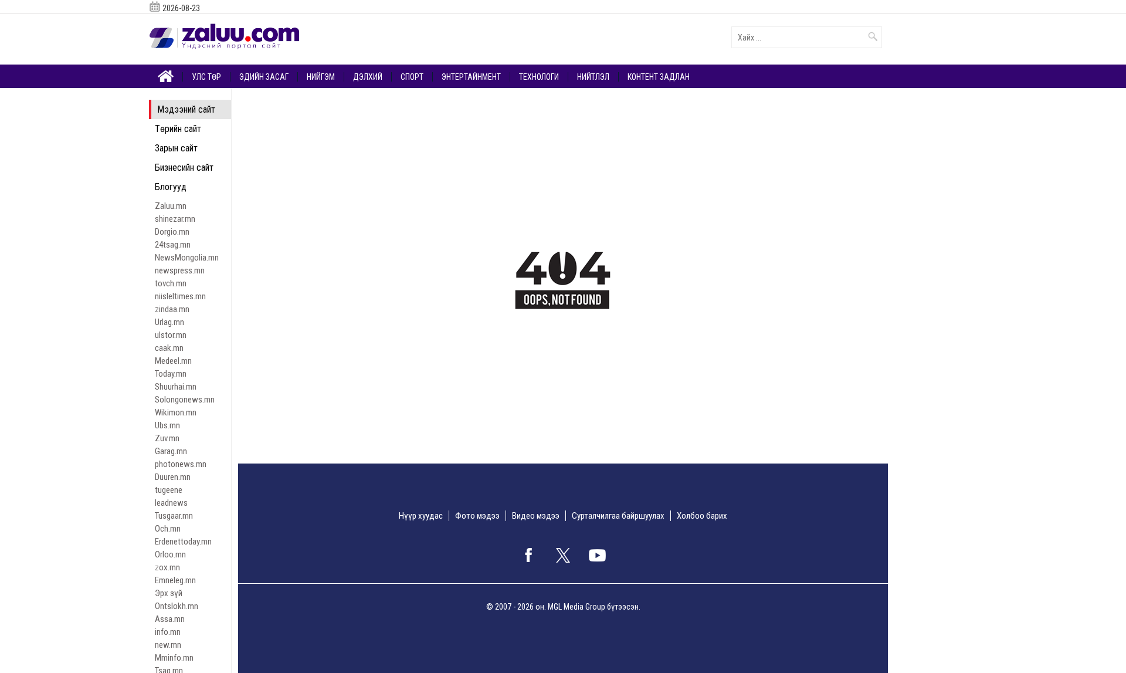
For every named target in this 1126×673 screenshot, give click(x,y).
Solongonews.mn (185, 399)
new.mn (168, 645)
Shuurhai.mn (175, 386)
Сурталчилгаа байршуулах (618, 515)
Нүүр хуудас (421, 515)
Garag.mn (171, 451)
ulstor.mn (170, 335)
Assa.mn (170, 619)
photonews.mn (180, 464)
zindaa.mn (172, 309)
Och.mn (168, 528)
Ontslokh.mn (176, 606)
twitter (563, 555)
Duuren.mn (173, 477)
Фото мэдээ (477, 515)
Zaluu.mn (170, 206)
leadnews (171, 503)
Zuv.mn (167, 438)
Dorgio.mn (172, 231)
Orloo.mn (170, 554)
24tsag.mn (173, 244)
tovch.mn (170, 283)
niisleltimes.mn (180, 296)
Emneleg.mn (175, 580)
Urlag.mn (169, 322)
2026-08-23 (181, 8)
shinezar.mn (175, 219)
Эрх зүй (168, 593)
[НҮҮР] (166, 75)
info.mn (168, 632)
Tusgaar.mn (174, 515)
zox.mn (167, 567)
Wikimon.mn (175, 412)
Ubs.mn (167, 425)
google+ (598, 555)
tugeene (168, 490)
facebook (528, 555)
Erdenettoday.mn (183, 541)
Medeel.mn (173, 361)
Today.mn (170, 373)
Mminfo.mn (174, 657)
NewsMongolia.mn (187, 257)
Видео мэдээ (535, 515)
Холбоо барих (702, 515)
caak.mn (169, 348)
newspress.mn (180, 270)
